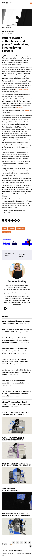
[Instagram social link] (21, 542)
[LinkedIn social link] (17, 542)
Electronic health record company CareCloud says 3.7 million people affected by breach (14, 351)
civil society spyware (21, 89)
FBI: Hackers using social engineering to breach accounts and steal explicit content (16, 393)
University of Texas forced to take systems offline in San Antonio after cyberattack (15, 361)
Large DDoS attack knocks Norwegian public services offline (16, 322)
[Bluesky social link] (29, 542)
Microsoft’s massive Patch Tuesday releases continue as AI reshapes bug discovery (16, 404)
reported (27, 110)
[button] (31, 3)
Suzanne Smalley (8, 31)
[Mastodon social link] (25, 542)
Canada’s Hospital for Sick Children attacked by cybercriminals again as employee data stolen (15, 340)
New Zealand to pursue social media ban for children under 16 (17, 331)
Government (20, 228)
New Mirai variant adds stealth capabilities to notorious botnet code (15, 383)
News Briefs (6, 232)
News (4, 228)
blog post (20, 107)
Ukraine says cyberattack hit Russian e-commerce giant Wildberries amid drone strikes (16, 372)
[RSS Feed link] (30, 546)
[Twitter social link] (13, 542)
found (9, 120)
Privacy (12, 228)
